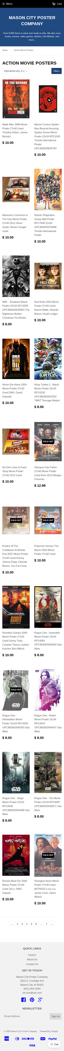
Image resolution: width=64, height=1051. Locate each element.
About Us (32, 959)
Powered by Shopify (49, 1031)
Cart (59, 3)
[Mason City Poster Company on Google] (40, 1000)
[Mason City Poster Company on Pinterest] (32, 1000)
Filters (56, 71)
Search (32, 955)
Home (5, 50)
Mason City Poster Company (32, 20)
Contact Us (32, 964)
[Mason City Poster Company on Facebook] (23, 1000)
